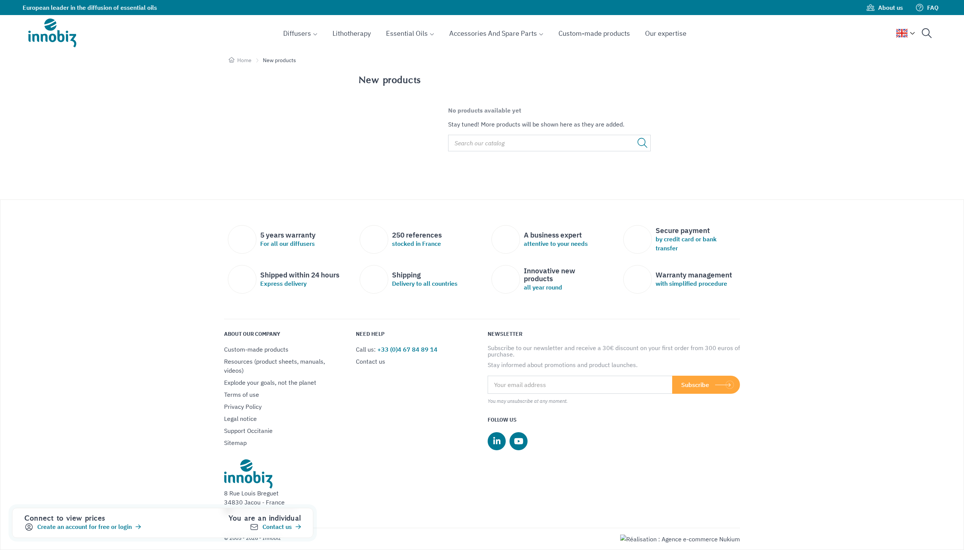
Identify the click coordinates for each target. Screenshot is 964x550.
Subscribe (695, 385)
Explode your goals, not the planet (270, 382)
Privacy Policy (243, 406)
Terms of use (241, 394)
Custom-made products (256, 349)
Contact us (370, 361)
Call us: (397, 349)
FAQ (932, 7)
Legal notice (240, 418)
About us (890, 7)
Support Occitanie (248, 430)
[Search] (927, 33)
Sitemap (235, 442)
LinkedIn (497, 441)
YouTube (518, 441)
